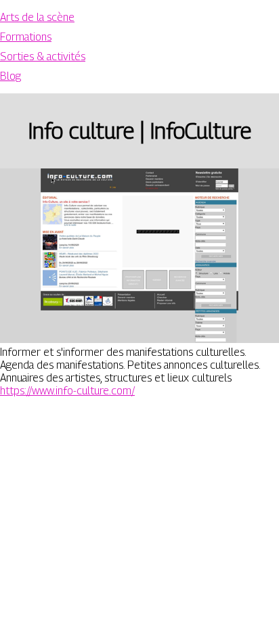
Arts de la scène (37, 17)
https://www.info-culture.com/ (67, 390)
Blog (10, 76)
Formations (25, 36)
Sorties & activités (42, 56)
